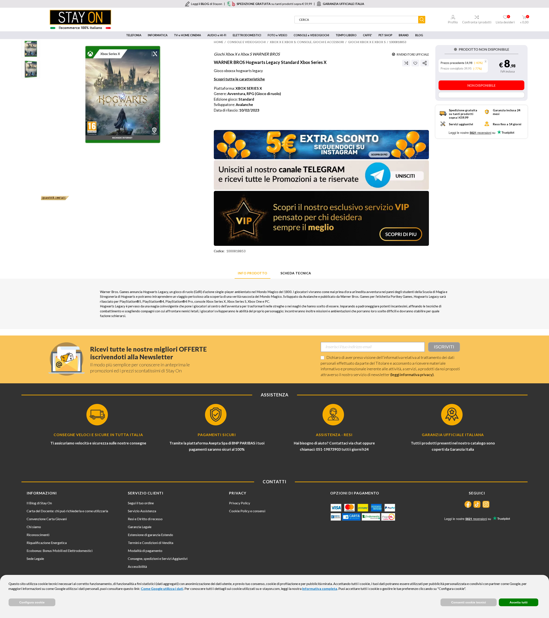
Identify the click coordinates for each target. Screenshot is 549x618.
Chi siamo (34, 527)
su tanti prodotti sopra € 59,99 (274, 4)
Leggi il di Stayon (206, 4)
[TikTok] (477, 504)
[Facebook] (468, 504)
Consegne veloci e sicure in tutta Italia (98, 434)
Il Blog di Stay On (39, 503)
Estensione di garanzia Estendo (150, 535)
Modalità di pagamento (145, 550)
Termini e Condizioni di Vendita (150, 543)
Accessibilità (137, 566)
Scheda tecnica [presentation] (296, 273)
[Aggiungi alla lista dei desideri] (415, 63)
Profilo (453, 22)
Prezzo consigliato (452, 68)
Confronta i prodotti (476, 22)
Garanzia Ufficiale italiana (453, 434)
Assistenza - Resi (334, 434)
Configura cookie (32, 602)
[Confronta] (406, 63)
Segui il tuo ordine (141, 503)
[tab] (252, 273)
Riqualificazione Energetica (47, 543)
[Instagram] (486, 504)
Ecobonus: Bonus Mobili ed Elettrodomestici (59, 550)
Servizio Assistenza (142, 511)
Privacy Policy (239, 503)
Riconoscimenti (38, 535)
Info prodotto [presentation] (252, 273)
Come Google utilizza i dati (162, 588)
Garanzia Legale (139, 527)
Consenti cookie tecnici (468, 602)
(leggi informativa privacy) (412, 374)
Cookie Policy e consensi (247, 511)
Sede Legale (35, 558)
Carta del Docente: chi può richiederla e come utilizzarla (67, 511)
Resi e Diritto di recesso (145, 519)
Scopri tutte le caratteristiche (239, 79)
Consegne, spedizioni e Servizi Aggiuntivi (157, 558)
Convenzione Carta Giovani (47, 519)
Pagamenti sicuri (217, 434)
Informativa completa (319, 588)
